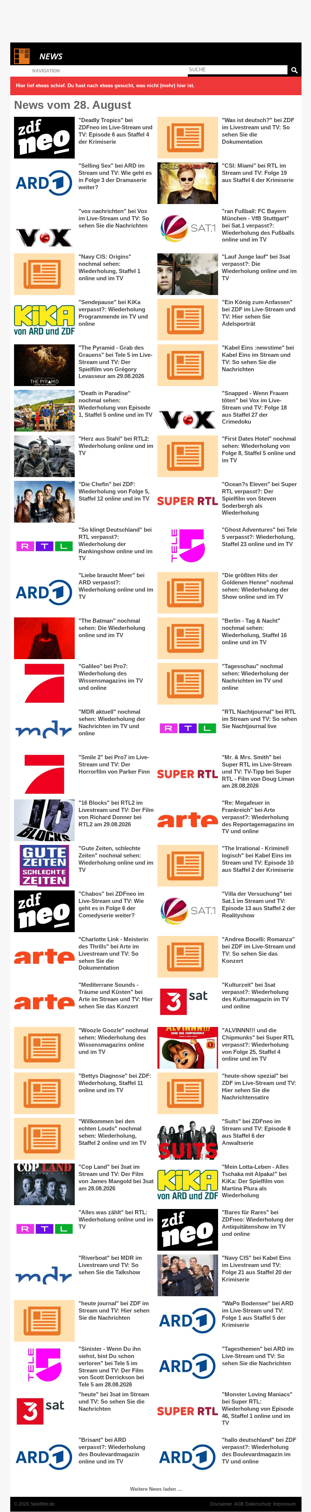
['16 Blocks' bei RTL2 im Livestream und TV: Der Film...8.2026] (44, 820)
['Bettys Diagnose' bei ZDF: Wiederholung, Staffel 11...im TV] (44, 1093)
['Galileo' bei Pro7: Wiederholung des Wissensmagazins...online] (44, 684)
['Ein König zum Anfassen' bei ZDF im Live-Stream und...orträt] (187, 320)
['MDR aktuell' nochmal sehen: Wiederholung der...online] (44, 729)
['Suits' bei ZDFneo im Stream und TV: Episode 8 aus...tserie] (187, 1139)
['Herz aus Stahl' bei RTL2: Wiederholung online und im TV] (44, 456)
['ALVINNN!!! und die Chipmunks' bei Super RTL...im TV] (187, 1048)
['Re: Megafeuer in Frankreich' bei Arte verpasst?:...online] (187, 820)
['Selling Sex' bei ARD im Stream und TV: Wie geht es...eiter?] (44, 183)
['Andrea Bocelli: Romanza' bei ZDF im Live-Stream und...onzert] (187, 957)
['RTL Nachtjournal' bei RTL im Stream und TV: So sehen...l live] (187, 729)
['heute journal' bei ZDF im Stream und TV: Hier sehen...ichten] (44, 1321)
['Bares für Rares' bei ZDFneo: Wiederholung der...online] (187, 1230)
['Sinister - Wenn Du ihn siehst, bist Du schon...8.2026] (44, 1366)
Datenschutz (258, 1504)
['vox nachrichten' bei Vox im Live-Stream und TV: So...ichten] (44, 229)
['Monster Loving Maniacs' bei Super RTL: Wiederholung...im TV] (187, 1412)
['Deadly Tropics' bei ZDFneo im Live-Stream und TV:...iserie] (44, 138)
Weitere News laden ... (156, 1489)
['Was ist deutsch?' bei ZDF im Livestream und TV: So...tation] (187, 138)
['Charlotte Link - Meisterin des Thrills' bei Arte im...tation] (44, 957)
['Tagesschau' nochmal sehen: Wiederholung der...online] (187, 684)
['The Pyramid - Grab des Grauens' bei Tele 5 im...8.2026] (44, 365)
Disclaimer (221, 1504)
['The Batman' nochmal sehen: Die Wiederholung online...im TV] (44, 638)
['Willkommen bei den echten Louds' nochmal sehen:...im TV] (44, 1139)
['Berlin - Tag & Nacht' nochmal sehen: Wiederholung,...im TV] (187, 638)
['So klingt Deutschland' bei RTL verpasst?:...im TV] (44, 547)
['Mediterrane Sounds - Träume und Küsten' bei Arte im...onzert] (44, 1002)
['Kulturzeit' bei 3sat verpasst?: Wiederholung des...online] (187, 1002)
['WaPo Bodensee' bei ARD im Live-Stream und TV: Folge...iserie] (187, 1321)
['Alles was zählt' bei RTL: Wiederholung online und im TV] (44, 1230)
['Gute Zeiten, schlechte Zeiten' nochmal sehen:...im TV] (44, 866)
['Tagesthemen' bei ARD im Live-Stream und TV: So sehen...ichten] (187, 1366)
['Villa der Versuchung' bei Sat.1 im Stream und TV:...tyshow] (187, 911)
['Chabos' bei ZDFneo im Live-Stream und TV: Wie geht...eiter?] (44, 911)
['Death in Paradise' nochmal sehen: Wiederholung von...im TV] (44, 411)
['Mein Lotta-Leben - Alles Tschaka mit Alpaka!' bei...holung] (187, 1184)
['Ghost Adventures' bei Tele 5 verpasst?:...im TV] (187, 547)
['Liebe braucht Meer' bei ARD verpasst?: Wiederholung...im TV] (44, 593)
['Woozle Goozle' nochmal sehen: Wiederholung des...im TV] (44, 1048)
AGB (238, 1504)
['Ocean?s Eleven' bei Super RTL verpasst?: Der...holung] (187, 502)
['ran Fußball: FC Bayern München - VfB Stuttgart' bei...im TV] (187, 229)
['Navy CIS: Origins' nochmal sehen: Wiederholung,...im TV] (44, 274)
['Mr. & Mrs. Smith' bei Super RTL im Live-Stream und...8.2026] (187, 775)
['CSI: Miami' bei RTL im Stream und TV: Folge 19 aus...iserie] (187, 183)
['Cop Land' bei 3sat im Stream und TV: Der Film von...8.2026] (44, 1184)
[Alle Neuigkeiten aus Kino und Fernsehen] (78, 56)
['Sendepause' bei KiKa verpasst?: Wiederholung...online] (44, 320)
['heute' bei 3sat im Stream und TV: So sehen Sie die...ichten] (44, 1412)
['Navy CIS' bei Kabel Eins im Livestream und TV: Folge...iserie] (187, 1275)
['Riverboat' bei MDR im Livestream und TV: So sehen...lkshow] (44, 1275)
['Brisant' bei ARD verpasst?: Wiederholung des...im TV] (44, 1457)
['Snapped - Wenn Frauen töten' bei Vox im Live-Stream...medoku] (187, 411)
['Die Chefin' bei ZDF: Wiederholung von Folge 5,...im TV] (44, 502)
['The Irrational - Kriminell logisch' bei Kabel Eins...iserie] (187, 866)
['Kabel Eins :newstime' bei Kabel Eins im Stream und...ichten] (187, 365)
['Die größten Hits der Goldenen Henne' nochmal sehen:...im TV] (187, 593)
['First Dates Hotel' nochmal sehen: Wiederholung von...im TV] (187, 456)
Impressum (284, 1504)
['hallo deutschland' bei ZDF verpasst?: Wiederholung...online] (187, 1457)
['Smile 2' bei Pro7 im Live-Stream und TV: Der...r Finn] (44, 775)
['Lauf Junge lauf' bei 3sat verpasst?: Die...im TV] (187, 274)
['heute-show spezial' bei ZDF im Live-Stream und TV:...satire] (187, 1093)
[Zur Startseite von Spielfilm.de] (22, 62)
